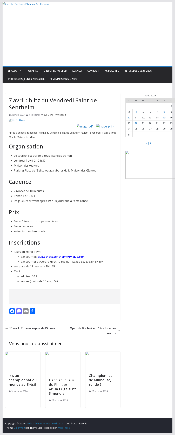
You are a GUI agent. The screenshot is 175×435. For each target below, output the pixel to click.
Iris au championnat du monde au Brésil (23, 380)
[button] (19, 70)
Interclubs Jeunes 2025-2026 (26, 79)
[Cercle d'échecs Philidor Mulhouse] (26, 4)
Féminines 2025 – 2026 (63, 79)
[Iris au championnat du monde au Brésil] (22, 354)
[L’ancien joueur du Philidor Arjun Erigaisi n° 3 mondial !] (62, 354)
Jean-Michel (34, 114)
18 (136, 123)
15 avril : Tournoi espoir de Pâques (32, 328)
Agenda (77, 70)
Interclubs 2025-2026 (138, 70)
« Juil (148, 143)
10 (129, 117)
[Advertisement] (87, 40)
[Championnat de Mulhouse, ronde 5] (102, 354)
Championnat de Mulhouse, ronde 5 (100, 380)
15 (164, 117)
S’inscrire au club (55, 70)
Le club (12, 70)
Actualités (112, 70)
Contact (93, 70)
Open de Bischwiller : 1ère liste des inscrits (93, 330)
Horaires (32, 70)
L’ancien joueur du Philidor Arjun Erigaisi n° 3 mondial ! (62, 387)
